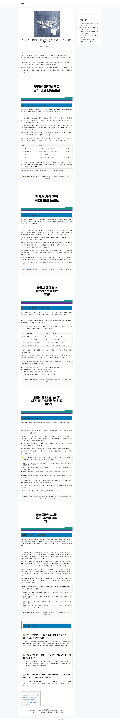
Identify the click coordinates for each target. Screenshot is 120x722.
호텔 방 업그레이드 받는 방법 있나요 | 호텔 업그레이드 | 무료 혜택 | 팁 (47, 712)
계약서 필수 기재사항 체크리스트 (31, 699)
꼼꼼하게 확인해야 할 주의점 (30, 702)
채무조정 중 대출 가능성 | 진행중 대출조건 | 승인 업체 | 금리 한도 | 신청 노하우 (47, 710)
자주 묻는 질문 (26, 704)
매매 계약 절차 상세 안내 (29, 701)
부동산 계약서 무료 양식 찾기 (30, 695)
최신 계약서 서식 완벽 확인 (29, 697)
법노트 (23, 3)
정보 (47, 709)
